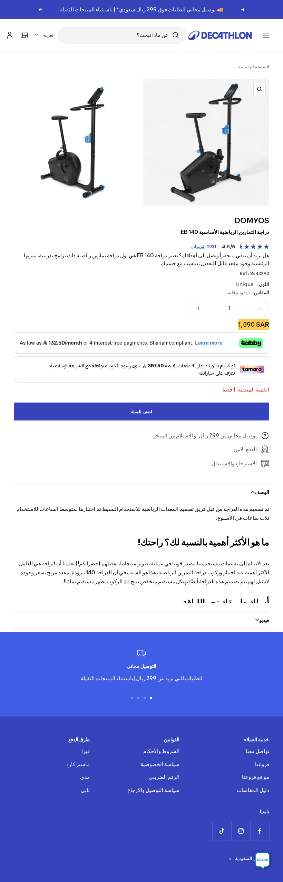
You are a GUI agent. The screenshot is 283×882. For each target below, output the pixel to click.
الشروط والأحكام (161, 751)
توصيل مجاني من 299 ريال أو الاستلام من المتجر (205, 435)
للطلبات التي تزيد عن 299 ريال (169, 678)
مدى (85, 777)
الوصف (262, 492)
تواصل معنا (257, 751)
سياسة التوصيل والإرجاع (153, 790)
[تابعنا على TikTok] (221, 831)
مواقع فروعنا (255, 777)
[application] (262, 861)
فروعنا (262, 764)
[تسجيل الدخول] (9, 34)
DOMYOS (251, 220)
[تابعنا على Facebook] (259, 831)
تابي (85, 790)
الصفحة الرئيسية (253, 66)
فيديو (264, 620)
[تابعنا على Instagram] (240, 831)
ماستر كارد (78, 764)
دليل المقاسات (253, 790)
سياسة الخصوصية (159, 764)
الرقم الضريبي (164, 777)
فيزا (85, 751)
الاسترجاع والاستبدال (234, 463)
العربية (49, 35)
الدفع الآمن (245, 449)
